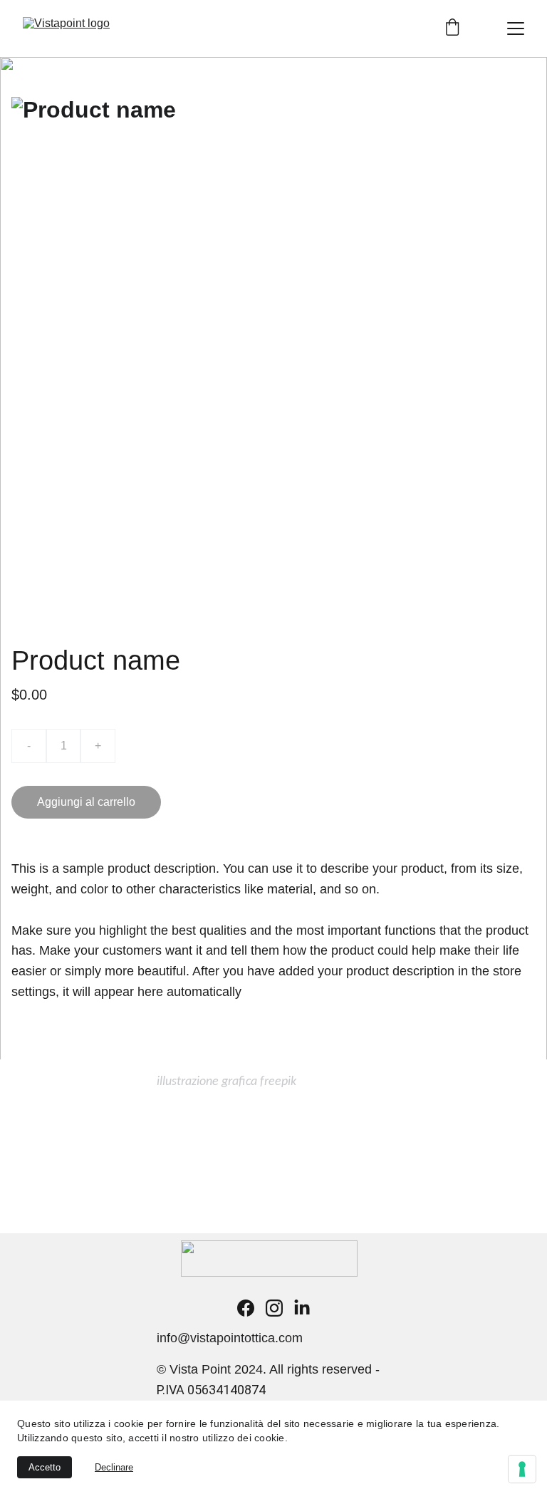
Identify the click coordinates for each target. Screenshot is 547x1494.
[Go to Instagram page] (274, 1308)
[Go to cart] (452, 28)
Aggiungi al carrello (86, 802)
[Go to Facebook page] (245, 1308)
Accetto (44, 1467)
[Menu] (515, 28)
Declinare (114, 1467)
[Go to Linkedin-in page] (302, 1308)
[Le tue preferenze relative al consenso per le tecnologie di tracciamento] (522, 1469)
